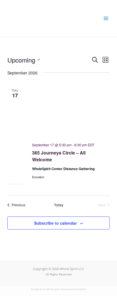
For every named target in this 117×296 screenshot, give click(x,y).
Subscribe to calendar (55, 223)
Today (58, 205)
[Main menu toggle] (106, 18)
